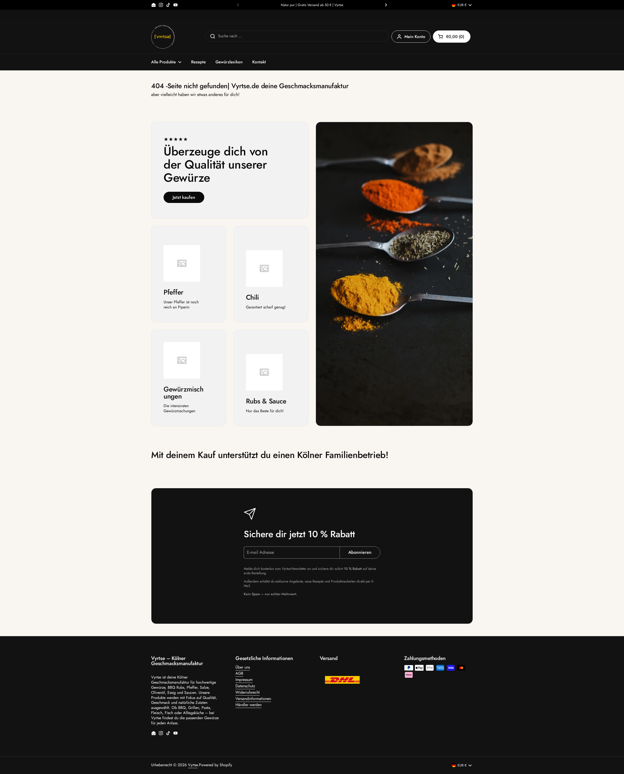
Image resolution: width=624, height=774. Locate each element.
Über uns (242, 667)
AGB (239, 673)
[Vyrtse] (163, 36)
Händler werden (248, 704)
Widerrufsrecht (247, 692)
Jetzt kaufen (184, 197)
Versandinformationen (253, 698)
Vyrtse (193, 765)
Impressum (244, 679)
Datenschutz (245, 686)
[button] (451, 36)
